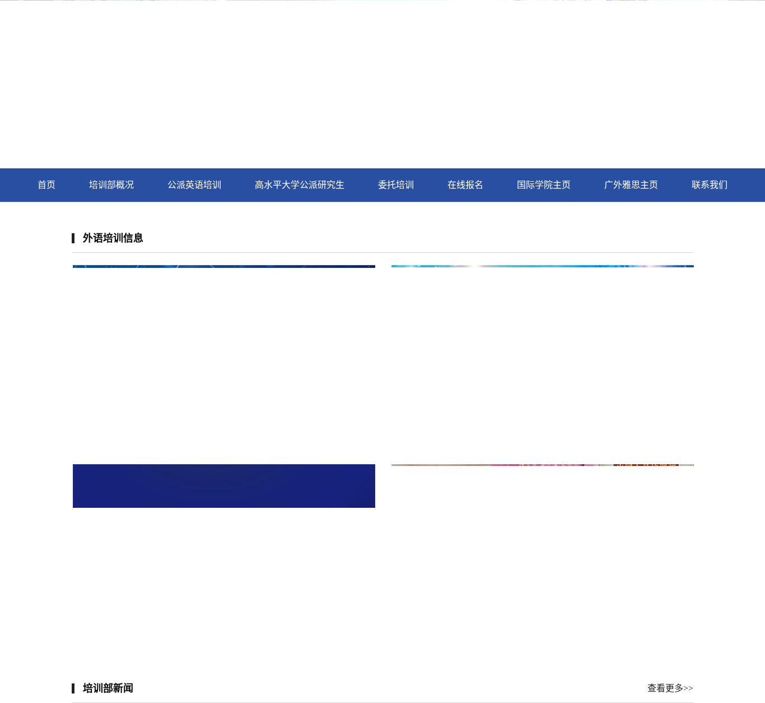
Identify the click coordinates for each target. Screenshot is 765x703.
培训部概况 (111, 185)
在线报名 (465, 185)
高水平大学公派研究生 (299, 185)
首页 (46, 185)
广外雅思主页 (631, 185)
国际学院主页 (544, 185)
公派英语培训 (194, 185)
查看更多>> (670, 688)
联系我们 (709, 185)
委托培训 (396, 185)
